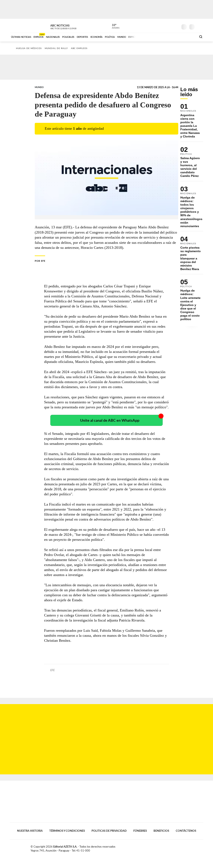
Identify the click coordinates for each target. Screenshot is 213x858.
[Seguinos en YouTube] (169, 25)
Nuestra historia (30, 831)
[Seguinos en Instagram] (175, 25)
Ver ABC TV (71, 26)
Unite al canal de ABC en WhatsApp (109, 420)
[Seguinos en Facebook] (156, 25)
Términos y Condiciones (67, 831)
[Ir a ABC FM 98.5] (188, 36)
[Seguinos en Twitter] (162, 25)
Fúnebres (140, 831)
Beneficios (161, 831)
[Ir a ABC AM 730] (171, 36)
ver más (113, 26)
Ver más (191, 122)
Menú (199, 26)
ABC (21, 25)
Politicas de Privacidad (109, 831)
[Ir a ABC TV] (160, 36)
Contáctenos (186, 831)
